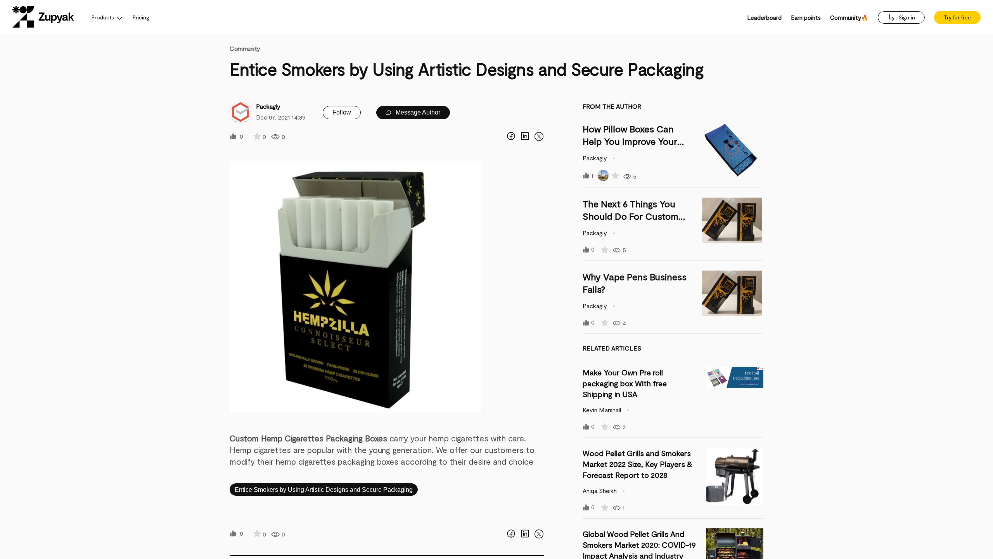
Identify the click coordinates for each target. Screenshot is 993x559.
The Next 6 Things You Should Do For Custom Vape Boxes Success (630, 216)
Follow (341, 112)
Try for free (957, 17)
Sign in (906, 17)
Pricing (141, 17)
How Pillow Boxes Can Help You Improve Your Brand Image (630, 141)
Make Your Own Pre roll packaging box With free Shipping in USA (625, 383)
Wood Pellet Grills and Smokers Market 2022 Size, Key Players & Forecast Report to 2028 (637, 463)
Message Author (417, 112)
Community (245, 48)
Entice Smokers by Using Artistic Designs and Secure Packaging (324, 489)
